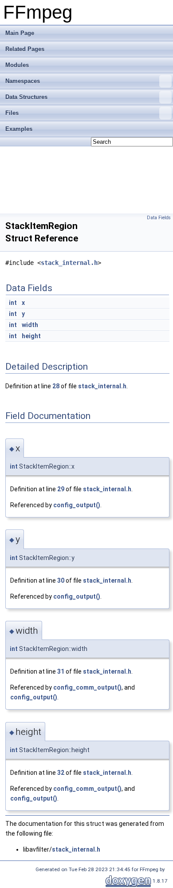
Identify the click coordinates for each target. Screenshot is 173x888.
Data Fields (159, 218)
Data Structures (26, 97)
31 (60, 671)
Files (12, 113)
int (13, 302)
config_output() (76, 505)
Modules (17, 65)
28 (55, 386)
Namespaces (22, 81)
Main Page (19, 33)
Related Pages (24, 49)
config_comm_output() (87, 687)
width (30, 324)
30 (60, 580)
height (31, 335)
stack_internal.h (69, 262)
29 (60, 489)
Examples (18, 129)
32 (60, 772)
